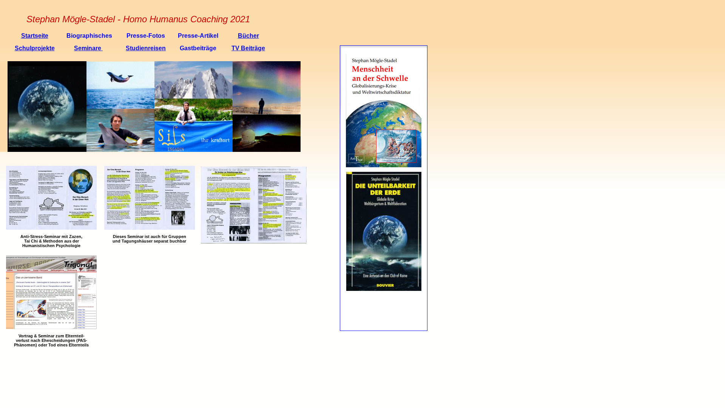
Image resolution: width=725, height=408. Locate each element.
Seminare (88, 48)
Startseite (34, 35)
